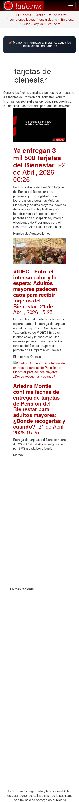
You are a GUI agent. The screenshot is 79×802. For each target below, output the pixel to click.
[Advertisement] (39, 481)
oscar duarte (48, 19)
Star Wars (53, 24)
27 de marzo (58, 15)
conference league (23, 19)
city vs (38, 24)
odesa (27, 15)
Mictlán (40, 15)
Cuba (26, 24)
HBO (15, 15)
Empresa (67, 19)
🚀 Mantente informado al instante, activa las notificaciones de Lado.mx (39, 44)
